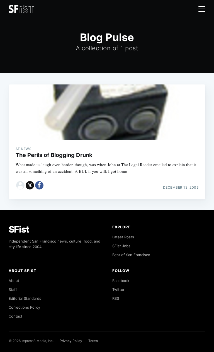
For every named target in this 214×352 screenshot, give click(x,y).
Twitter (118, 289)
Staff (13, 289)
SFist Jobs (121, 246)
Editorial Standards (25, 298)
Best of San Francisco (131, 255)
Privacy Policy (71, 341)
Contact (15, 316)
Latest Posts (123, 237)
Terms (93, 341)
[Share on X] (30, 185)
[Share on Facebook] (39, 185)
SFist (19, 229)
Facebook (120, 280)
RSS (115, 298)
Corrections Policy (24, 307)
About (14, 280)
